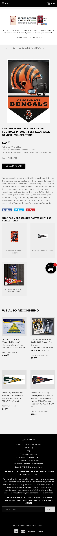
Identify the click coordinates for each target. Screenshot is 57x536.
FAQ (28, 451)
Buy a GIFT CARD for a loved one (28, 467)
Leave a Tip (28, 448)
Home (4, 48)
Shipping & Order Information (28, 457)
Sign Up (50, 509)
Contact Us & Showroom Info (28, 444)
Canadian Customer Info (28, 460)
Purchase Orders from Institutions (28, 464)
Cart (53, 3)
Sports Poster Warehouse (31, 526)
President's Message (28, 454)
